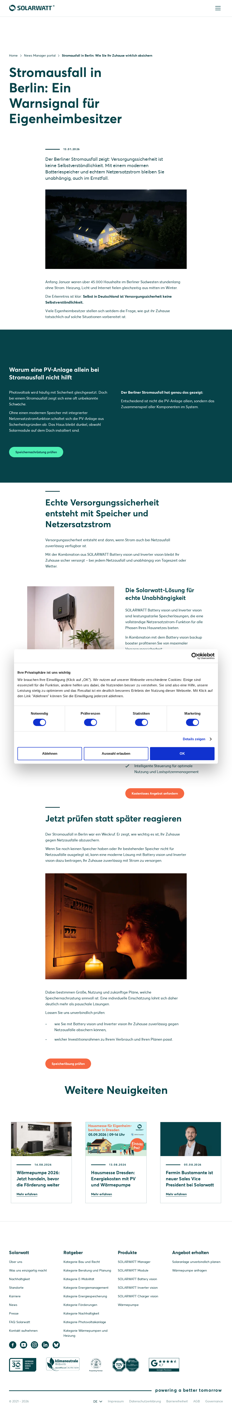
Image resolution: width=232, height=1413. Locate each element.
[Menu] (218, 8)
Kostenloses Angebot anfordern (155, 793)
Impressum (116, 1401)
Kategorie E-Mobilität (78, 1279)
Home (13, 55)
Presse (14, 1313)
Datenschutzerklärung (145, 1401)
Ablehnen (49, 753)
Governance (214, 1401)
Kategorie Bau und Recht (81, 1262)
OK (182, 753)
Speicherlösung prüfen (68, 1064)
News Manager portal (40, 55)
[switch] (90, 722)
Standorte (16, 1288)
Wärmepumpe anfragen (189, 1270)
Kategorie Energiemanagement (86, 1288)
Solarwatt (19, 1252)
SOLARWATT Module (133, 1270)
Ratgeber (73, 1252)
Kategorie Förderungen (80, 1305)
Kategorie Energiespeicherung (85, 1296)
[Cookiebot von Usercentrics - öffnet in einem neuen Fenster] (195, 656)
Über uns (15, 1262)
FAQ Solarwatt (19, 1322)
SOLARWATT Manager (134, 1262)
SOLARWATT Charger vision (138, 1296)
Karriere (15, 1296)
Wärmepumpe (128, 1305)
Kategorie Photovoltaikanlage (84, 1322)
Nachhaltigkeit (19, 1279)
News (13, 1305)
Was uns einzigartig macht (28, 1270)
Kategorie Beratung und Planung (87, 1270)
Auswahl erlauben (116, 753)
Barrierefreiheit (177, 1401)
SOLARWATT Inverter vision (138, 1288)
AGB (196, 1401)
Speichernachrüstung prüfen (36, 452)
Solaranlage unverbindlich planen (196, 1262)
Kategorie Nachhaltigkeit (81, 1313)
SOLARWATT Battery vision (137, 1279)
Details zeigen (194, 739)
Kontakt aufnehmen (23, 1331)
